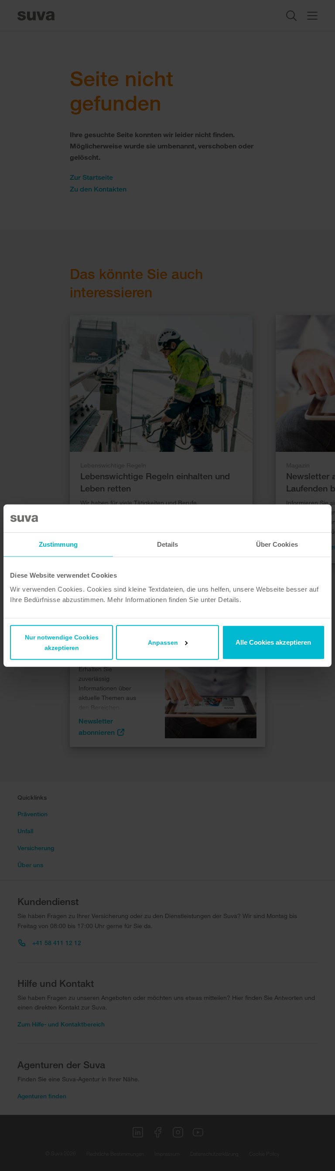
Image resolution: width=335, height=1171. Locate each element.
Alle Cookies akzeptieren (273, 642)
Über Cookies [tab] (277, 544)
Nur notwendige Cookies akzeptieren (62, 642)
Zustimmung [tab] (58, 544)
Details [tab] (167, 544)
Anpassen (163, 642)
